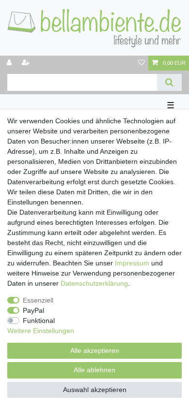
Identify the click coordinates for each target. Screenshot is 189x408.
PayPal (33, 310)
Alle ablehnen (94, 370)
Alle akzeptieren (94, 350)
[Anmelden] (10, 63)
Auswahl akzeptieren (94, 389)
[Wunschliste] (141, 63)
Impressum (132, 263)
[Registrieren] (26, 63)
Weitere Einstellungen (40, 331)
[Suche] (169, 82)
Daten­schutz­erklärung (94, 283)
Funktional (39, 320)
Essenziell (38, 300)
